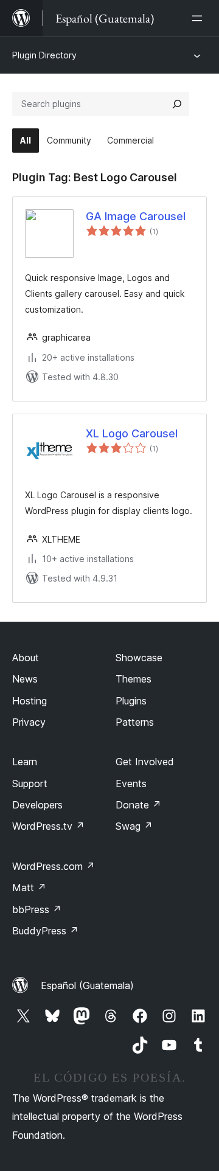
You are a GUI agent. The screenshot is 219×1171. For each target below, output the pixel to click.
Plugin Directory (44, 55)
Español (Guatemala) (87, 985)
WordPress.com (53, 866)
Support (29, 783)
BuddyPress (45, 931)
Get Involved (145, 762)
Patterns (135, 722)
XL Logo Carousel (132, 433)
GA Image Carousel (136, 216)
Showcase (139, 658)
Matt (29, 887)
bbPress (36, 909)
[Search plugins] (177, 104)
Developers (37, 805)
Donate (138, 805)
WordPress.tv (48, 826)
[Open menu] (199, 18)
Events (131, 783)
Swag (134, 826)
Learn (24, 762)
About (25, 658)
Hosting (29, 701)
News (25, 679)
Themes (133, 679)
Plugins (131, 701)
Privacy (29, 722)
